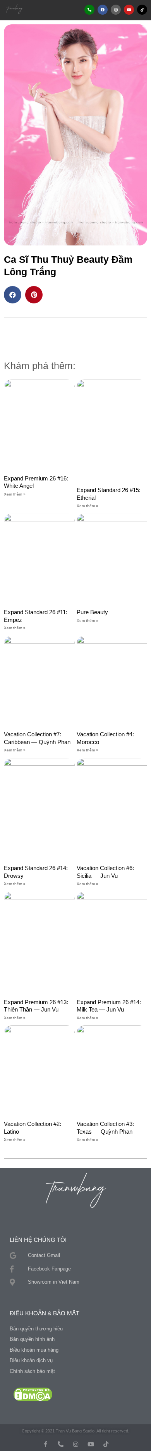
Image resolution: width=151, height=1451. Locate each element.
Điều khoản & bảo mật (44, 1313)
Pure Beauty (92, 612)
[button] (54, 9)
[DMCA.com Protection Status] (33, 1394)
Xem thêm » (15, 494)
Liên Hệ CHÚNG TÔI (38, 1239)
